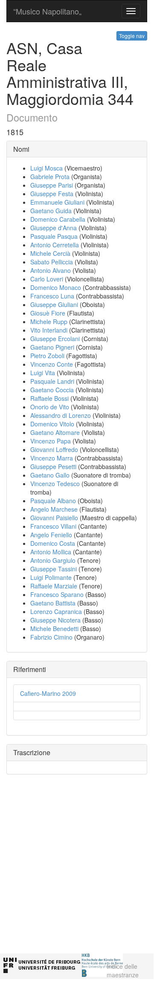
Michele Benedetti (54, 628)
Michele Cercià (50, 253)
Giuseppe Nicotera (55, 620)
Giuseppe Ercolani (55, 338)
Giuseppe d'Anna (53, 227)
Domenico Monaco (55, 287)
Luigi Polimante (51, 577)
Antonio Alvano (50, 270)
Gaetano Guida (51, 210)
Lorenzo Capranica (56, 611)
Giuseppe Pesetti (53, 466)
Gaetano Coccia (52, 389)
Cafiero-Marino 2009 (48, 693)
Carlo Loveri (46, 279)
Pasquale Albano (53, 500)
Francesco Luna (52, 296)
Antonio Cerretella (54, 244)
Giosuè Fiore (47, 313)
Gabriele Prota (50, 176)
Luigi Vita (42, 372)
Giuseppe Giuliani (54, 304)
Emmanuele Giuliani (57, 202)
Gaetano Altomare (55, 432)
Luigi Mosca (46, 168)
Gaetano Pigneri (52, 347)
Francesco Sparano (57, 594)
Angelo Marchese (54, 509)
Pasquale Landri (52, 381)
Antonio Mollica (50, 551)
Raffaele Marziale (53, 586)
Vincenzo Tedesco (55, 483)
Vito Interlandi (48, 330)
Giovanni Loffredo (54, 449)
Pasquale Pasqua (54, 236)
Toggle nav (132, 35)
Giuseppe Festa (51, 193)
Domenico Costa (52, 543)
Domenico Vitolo (52, 424)
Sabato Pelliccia (51, 262)
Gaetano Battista (53, 603)
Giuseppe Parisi (51, 185)
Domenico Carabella (57, 219)
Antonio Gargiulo (53, 560)
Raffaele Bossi (49, 398)
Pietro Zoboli (47, 355)
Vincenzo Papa (50, 441)
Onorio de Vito (49, 407)
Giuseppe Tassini (53, 569)
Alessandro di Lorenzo (60, 415)
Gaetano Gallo (50, 475)
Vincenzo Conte (51, 364)
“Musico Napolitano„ (47, 11)
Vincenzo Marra (51, 458)
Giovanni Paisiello (54, 517)
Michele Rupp (48, 321)
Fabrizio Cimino (51, 637)
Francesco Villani (53, 526)
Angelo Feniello (51, 534)
